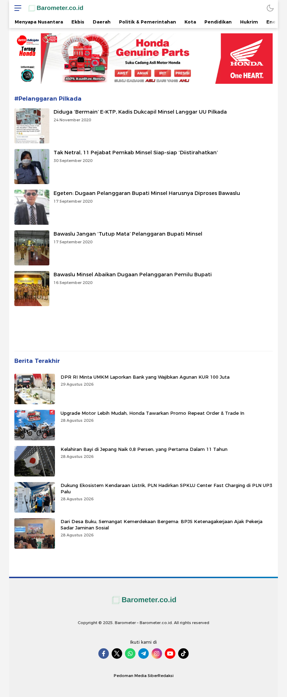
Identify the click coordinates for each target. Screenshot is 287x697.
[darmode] (270, 8)
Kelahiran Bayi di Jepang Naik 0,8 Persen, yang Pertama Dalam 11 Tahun (144, 449)
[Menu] (16, 8)
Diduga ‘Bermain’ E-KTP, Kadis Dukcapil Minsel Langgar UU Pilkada (140, 112)
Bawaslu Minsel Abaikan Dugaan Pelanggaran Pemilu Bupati (133, 274)
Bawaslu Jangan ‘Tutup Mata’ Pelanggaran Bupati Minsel (128, 234)
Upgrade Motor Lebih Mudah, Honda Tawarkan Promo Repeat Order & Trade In (152, 413)
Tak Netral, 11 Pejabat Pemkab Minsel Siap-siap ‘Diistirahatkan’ (136, 152)
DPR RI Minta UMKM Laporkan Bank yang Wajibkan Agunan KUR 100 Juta (145, 377)
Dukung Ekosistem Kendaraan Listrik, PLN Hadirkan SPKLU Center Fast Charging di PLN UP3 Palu (166, 488)
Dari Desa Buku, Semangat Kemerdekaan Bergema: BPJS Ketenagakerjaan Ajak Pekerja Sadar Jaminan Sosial (161, 524)
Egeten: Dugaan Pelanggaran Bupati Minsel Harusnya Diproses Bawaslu (147, 193)
